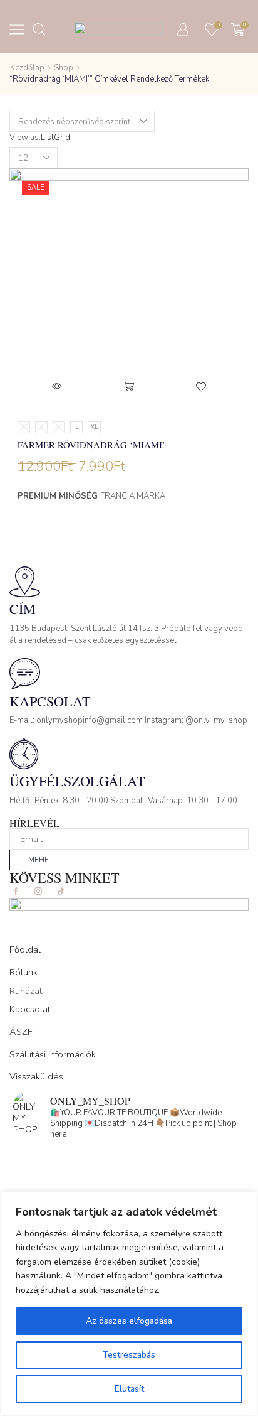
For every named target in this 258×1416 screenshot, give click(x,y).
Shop (63, 67)
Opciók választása (129, 386)
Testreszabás (129, 1355)
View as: (25, 137)
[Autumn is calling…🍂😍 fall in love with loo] (129, 1157)
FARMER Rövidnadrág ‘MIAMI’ (91, 444)
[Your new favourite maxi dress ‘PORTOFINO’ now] (129, 1189)
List (47, 137)
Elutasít (129, 1389)
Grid (62, 137)
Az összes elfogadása (129, 1321)
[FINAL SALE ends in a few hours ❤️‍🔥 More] (129, 1173)
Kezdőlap (27, 67)
